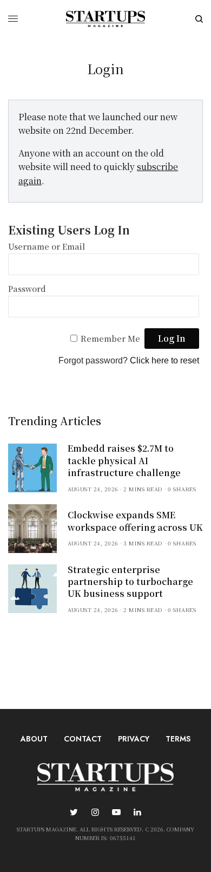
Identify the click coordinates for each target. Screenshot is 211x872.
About (34, 738)
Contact (83, 738)
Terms (178, 738)
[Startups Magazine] (105, 19)
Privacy (133, 738)
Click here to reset (164, 360)
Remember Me (110, 338)
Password (27, 288)
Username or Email (46, 246)
